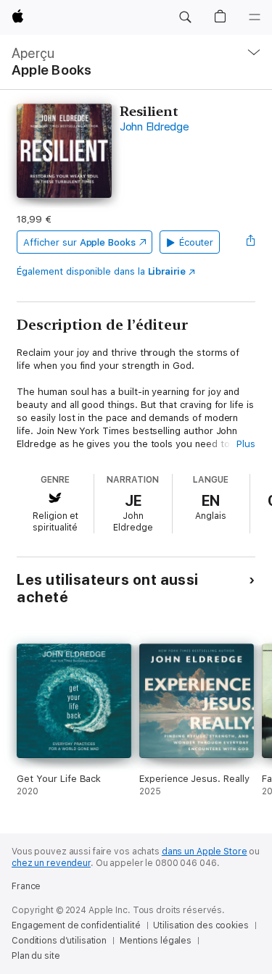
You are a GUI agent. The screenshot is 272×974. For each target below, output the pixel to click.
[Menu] (254, 17)
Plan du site (36, 956)
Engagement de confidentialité (76, 925)
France (26, 886)
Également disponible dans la (101, 271)
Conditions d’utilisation (59, 941)
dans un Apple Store (204, 851)
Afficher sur (79, 242)
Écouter (196, 242)
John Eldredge (154, 126)
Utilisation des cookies (200, 925)
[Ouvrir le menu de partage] (251, 242)
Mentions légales (155, 941)
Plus (245, 443)
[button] (185, 17)
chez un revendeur (51, 863)
